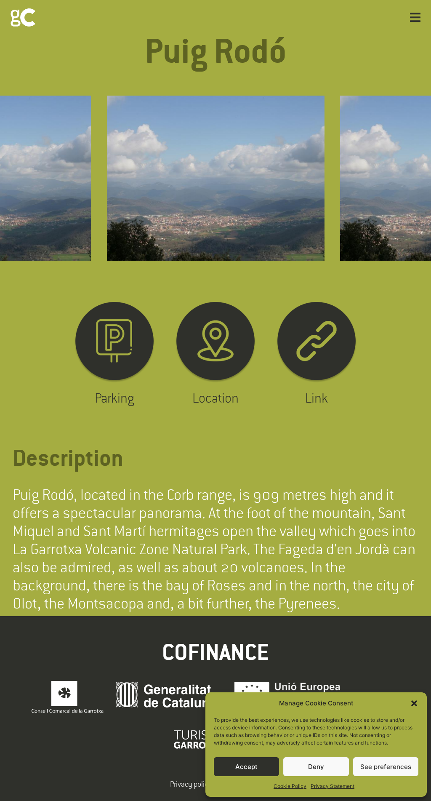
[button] (414, 703)
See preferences (385, 767)
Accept (246, 767)
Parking (114, 397)
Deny (316, 767)
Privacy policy (191, 784)
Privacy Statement (332, 786)
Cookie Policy (290, 786)
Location (215, 397)
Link (316, 397)
